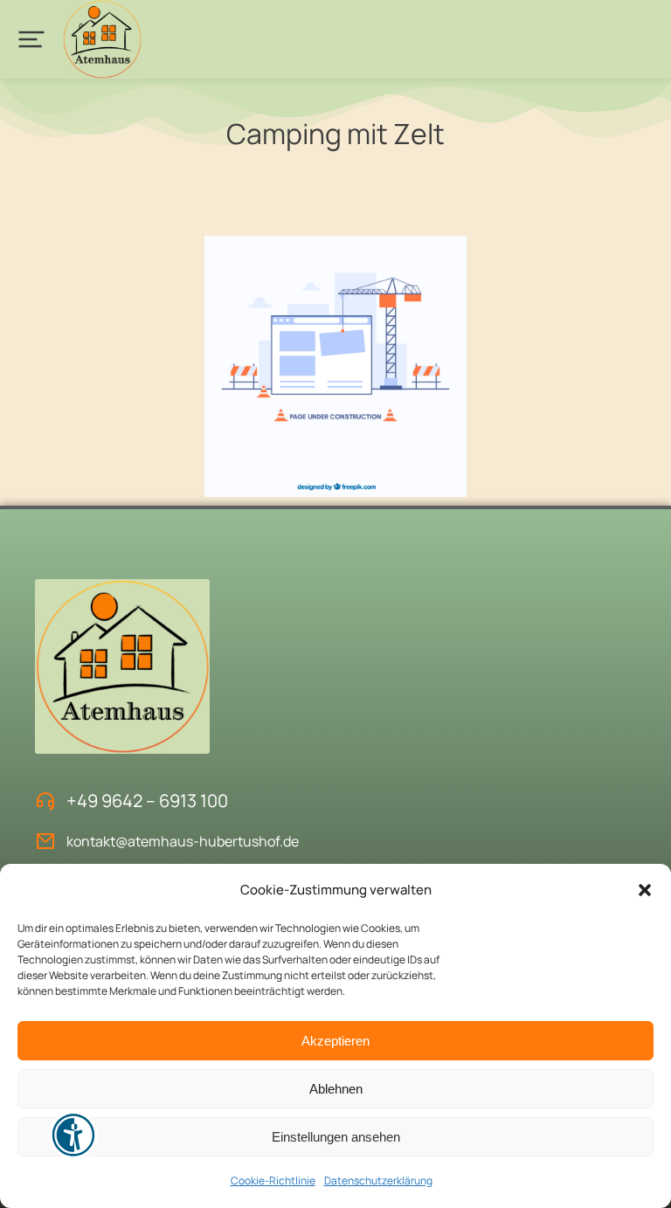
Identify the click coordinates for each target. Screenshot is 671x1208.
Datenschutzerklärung (378, 1180)
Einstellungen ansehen (336, 1136)
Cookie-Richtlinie (273, 1180)
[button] (645, 890)
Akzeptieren (335, 1040)
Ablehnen (336, 1088)
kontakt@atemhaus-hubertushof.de (182, 841)
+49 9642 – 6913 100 (147, 800)
